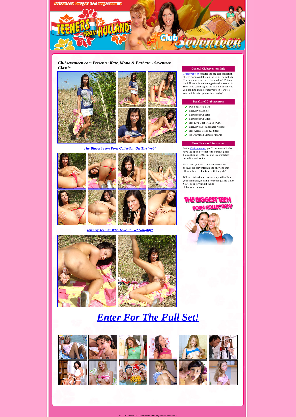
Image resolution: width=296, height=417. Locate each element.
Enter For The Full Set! (148, 317)
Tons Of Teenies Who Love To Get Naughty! (120, 230)
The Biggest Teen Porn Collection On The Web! (120, 148)
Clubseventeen (191, 73)
